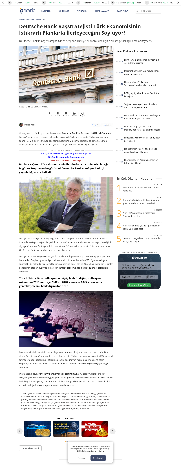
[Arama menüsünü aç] (136, 10)
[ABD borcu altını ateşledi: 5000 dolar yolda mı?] (94, 429)
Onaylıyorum (98, 458)
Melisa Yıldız (30, 124)
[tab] (65, 441)
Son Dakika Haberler (131, 51)
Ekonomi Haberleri (35, 19)
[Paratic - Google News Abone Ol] (102, 126)
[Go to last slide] (20, 431)
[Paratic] (27, 11)
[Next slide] (178, 3)
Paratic (22, 19)
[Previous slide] (3, 3)
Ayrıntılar (81, 458)
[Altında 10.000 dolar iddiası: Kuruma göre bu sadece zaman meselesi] (37, 429)
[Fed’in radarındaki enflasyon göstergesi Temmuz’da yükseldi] (66, 429)
